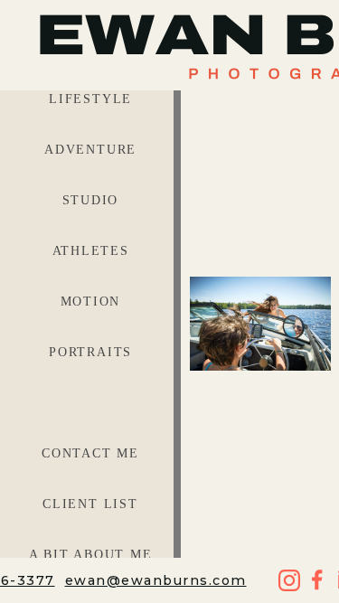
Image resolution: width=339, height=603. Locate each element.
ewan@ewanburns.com (156, 580)
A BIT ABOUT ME (91, 554)
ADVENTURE (90, 149)
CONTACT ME (90, 453)
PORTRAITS (90, 352)
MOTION (91, 301)
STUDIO (90, 200)
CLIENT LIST (90, 504)
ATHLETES (90, 251)
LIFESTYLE (90, 99)
